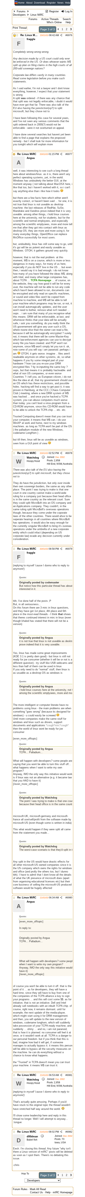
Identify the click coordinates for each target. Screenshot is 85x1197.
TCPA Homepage (41, 280)
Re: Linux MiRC (29, 35)
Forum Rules (20, 1189)
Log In (68, 11)
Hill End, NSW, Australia (59, 463)
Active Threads (50, 19)
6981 (69, 1075)
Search (67, 19)
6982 (69, 1131)
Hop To (25, 1173)
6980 (69, 897)
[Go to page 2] (58, 29)
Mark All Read (38, 1189)
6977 (69, 154)
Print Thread (20, 27)
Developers (19, 14)
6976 (69, 35)
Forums (21, 11)
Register (51, 2)
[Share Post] (61, 35)
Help (67, 2)
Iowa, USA (60, 1142)
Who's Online (54, 22)
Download (39, 2)
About (29, 2)
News (60, 2)
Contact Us (36, 1192)
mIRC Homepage (62, 1192)
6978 (69, 453)
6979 (69, 548)
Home (21, 2)
